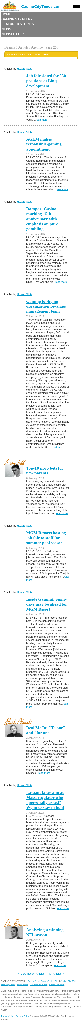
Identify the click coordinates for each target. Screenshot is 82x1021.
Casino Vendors (56, 984)
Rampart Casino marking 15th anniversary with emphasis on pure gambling (42, 218)
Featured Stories (17, 24)
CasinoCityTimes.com (41, 6)
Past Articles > (55, 973)
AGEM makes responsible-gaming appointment (44, 144)
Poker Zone (22, 984)
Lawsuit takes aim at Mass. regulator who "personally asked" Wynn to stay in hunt (45, 800)
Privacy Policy (22, 1016)
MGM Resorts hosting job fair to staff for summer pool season (46, 537)
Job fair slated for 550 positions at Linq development (46, 80)
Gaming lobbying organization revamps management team (46, 306)
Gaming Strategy (17, 19)
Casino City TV (67, 981)
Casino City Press (38, 984)
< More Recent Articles (31, 973)
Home (6, 14)
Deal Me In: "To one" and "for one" (45, 730)
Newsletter (12, 34)
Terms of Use (7, 1016)
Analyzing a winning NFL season (45, 932)
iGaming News (8, 984)
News (6, 29)
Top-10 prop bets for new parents (44, 470)
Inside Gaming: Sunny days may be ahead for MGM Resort (46, 604)
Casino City (33, 981)
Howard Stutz (24, 68)
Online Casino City (50, 981)
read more (41, 119)
